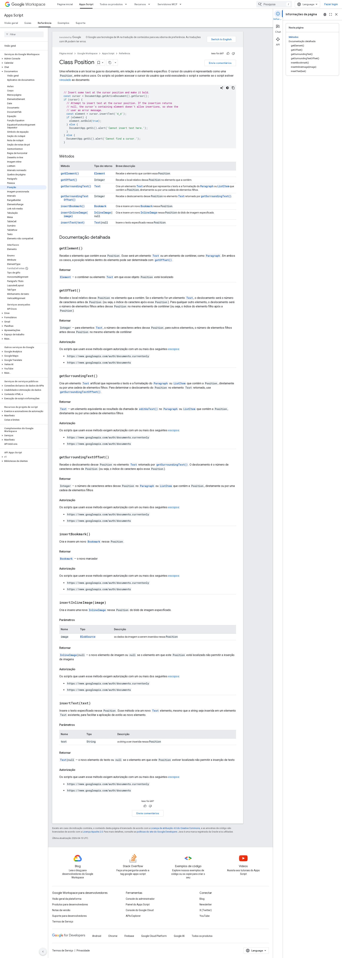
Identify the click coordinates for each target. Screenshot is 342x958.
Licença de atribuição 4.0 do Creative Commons (175, 828)
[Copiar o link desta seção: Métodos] (77, 156)
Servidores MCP (167, 4)
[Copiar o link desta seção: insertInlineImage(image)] (110, 603)
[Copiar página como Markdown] (110, 63)
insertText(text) (73, 222)
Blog (202, 898)
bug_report (325, 14)
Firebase (129, 936)
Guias (27, 23)
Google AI (179, 936)
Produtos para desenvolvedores (70, 904)
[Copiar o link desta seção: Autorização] (78, 342)
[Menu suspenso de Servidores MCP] (181, 4)
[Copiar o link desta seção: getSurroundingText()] (102, 376)
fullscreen (330, 14)
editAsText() (148, 409)
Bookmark (100, 206)
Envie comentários (220, 63)
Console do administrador (140, 898)
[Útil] (228, 53)
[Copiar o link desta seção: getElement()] (87, 248)
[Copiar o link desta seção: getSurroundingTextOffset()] (113, 457)
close (336, 14)
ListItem (223, 186)
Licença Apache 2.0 (93, 831)
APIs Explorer (133, 915)
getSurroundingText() (76, 186)
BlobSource (87, 636)
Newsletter (206, 904)
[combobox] (274, 4)
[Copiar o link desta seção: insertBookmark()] (94, 534)
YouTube (205, 915)
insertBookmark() (73, 206)
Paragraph (207, 186)
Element (99, 173)
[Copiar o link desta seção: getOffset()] (84, 291)
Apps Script (86, 4)
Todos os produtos (111, 4)
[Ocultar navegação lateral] (42, 951)
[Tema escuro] (227, 88)
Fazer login (331, 4)
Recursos (140, 4)
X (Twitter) (206, 910)
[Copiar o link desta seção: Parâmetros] (78, 620)
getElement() (70, 173)
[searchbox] (24, 34)
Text (97, 186)
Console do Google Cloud (140, 910)
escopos (173, 349)
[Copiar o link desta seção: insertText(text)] (95, 703)
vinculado (65, 80)
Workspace (35, 4)
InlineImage (102, 212)
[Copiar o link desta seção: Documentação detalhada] (113, 238)
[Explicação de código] (222, 88)
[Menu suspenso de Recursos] (150, 4)
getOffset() (69, 180)
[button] (23, 59)
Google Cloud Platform (154, 936)
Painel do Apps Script (138, 904)
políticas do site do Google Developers (157, 831)
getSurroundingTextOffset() (74, 197)
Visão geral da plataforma (66, 898)
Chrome (112, 936)
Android (96, 936)
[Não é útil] (233, 53)
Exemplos (63, 23)
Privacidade (83, 950)
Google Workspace (87, 53)
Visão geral (11, 23)
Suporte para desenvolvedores (69, 915)
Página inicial (65, 4)
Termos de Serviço (62, 921)
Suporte (81, 23)
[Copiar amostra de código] (233, 88)
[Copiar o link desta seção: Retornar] (74, 270)
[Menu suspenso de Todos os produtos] (127, 4)
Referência (44, 23)
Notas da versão (61, 910)
